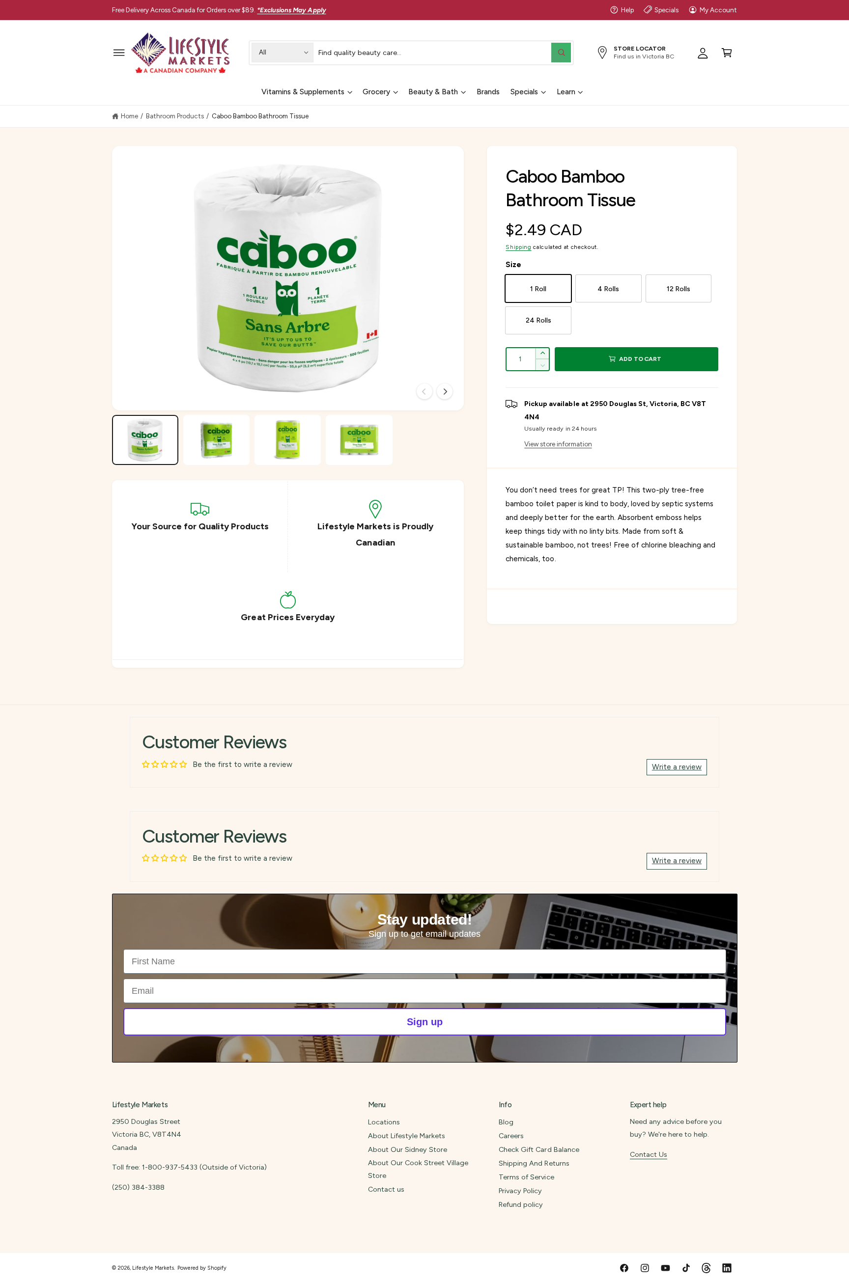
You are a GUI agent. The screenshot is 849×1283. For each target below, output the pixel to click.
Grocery (376, 91)
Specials (666, 10)
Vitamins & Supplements (302, 91)
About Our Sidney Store (407, 1149)
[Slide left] (424, 391)
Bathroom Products (175, 116)
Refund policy (521, 1204)
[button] (119, 52)
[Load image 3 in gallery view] (288, 440)
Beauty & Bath (433, 91)
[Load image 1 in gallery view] (145, 440)
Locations (384, 1122)
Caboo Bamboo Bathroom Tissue (260, 116)
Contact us (386, 1189)
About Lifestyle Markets (406, 1135)
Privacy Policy (520, 1190)
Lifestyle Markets (153, 1268)
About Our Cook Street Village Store (418, 1169)
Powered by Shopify (201, 1268)
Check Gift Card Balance (539, 1149)
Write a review (677, 767)
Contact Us (648, 1154)
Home (129, 116)
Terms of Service (526, 1177)
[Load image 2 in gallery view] (216, 440)
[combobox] (444, 52)
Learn (566, 91)
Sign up (425, 1021)
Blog (506, 1122)
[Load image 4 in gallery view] (359, 440)
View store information (558, 444)
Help (627, 10)
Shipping (518, 247)
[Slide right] (445, 391)
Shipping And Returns (534, 1163)
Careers (511, 1135)
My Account (718, 10)
